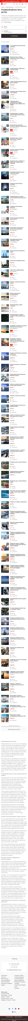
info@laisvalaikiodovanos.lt (14, 970)
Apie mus (3, 977)
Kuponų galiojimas (5, 980)
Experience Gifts (5, 993)
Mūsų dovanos (4, 978)
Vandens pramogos (9, 7)
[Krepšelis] (22, 4)
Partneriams (4, 975)
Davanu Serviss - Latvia (7, 998)
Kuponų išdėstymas (19, 980)
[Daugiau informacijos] (17, 72)
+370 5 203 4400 (14, 964)
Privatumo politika (18, 975)
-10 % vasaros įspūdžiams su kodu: (10, 1)
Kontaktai (16, 988)
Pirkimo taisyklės (5, 981)
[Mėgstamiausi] (19, 4)
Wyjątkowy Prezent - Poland (8, 1000)
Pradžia (2, 7)
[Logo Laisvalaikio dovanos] (4, 4)
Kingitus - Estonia (5, 996)
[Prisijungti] (16, 4)
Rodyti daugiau (7, 22)
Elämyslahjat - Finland (6, 995)
